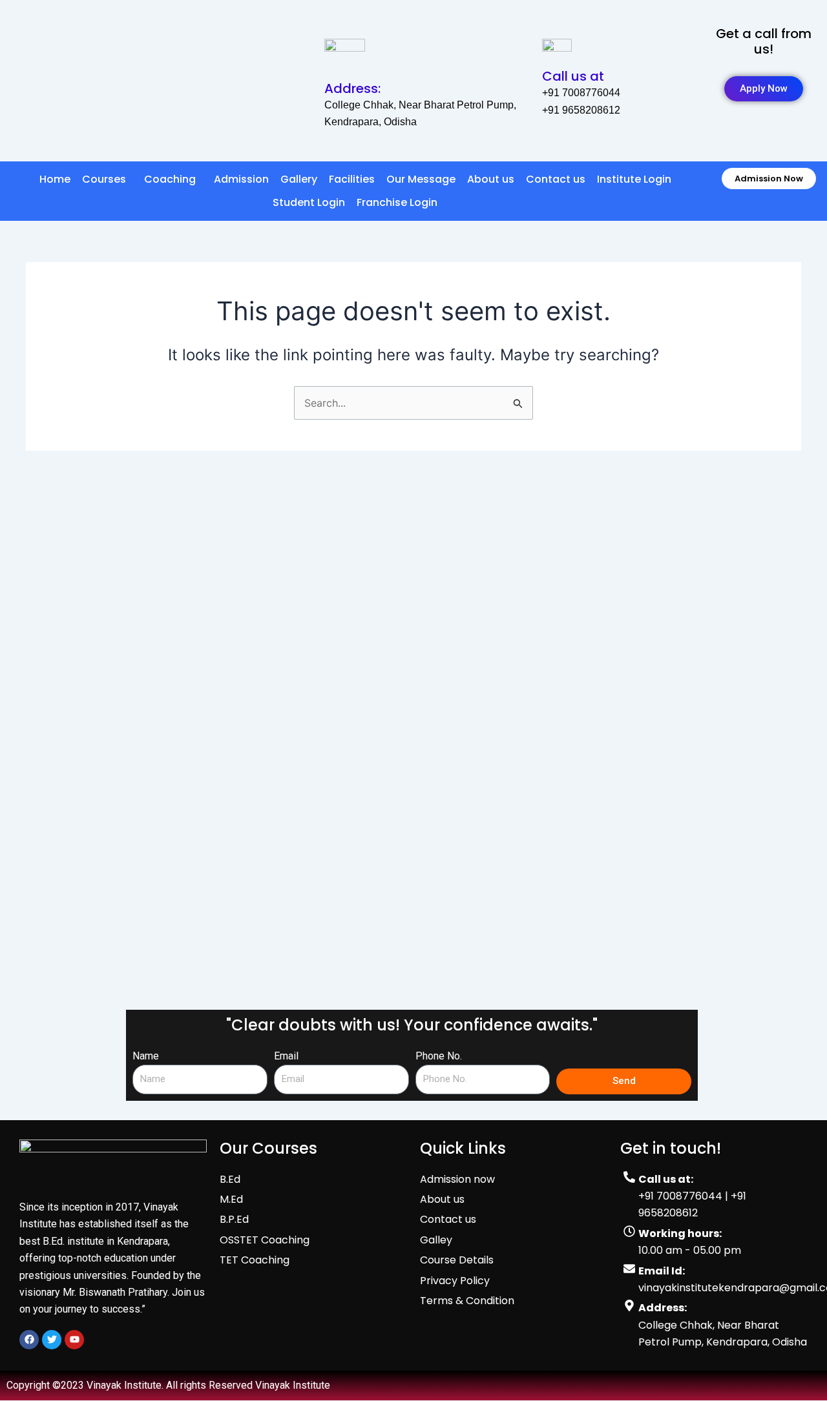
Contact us (555, 179)
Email (286, 1056)
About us (490, 179)
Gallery (298, 179)
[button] (107, 179)
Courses (104, 179)
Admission (241, 179)
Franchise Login (397, 202)
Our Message (420, 179)
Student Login (309, 202)
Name (145, 1056)
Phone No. (438, 1056)
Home (54, 179)
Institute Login (634, 179)
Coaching (170, 179)
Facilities (352, 179)
